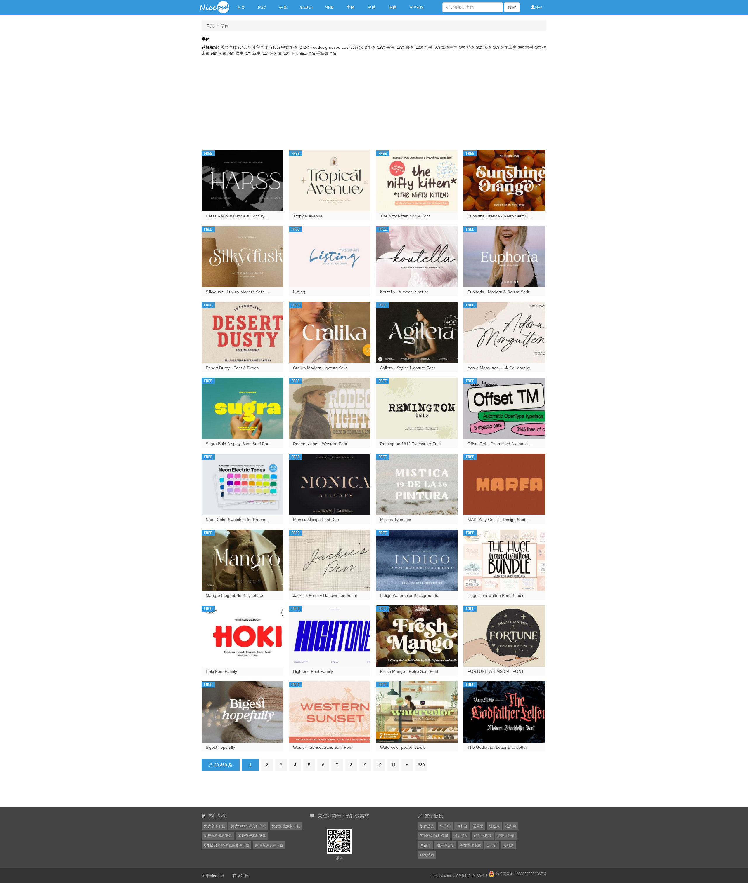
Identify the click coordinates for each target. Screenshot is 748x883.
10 (379, 764)
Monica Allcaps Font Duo (316, 519)
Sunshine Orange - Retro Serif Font (500, 216)
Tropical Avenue (308, 216)
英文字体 (236, 47)
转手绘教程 (482, 836)
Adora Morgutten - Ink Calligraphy (499, 367)
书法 (395, 47)
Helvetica (302, 53)
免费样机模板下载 (218, 836)
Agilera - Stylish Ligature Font (407, 367)
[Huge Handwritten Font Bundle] (504, 559)
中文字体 (295, 47)
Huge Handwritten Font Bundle (496, 595)
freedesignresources (334, 47)
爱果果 (478, 826)
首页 (241, 7)
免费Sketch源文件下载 (248, 826)
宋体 (491, 47)
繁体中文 (453, 47)
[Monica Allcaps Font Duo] (329, 483)
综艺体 (279, 53)
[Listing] (329, 256)
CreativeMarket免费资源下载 (226, 845)
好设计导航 (506, 836)
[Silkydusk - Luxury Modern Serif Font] (242, 256)
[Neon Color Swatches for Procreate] (242, 483)
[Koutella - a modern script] (417, 256)
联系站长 (240, 875)
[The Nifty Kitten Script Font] (417, 180)
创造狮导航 (445, 845)
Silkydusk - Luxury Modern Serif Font (240, 292)
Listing (299, 292)
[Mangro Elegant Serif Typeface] (242, 559)
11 (393, 764)
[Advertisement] (374, 100)
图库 (393, 7)
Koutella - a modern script (404, 292)
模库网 (510, 826)
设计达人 (427, 826)
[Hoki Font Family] (242, 635)
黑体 (414, 47)
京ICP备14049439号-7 (470, 876)
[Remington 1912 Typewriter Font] (417, 407)
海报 (329, 7)
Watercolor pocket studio (403, 747)
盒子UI (445, 826)
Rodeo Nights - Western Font (320, 443)
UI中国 (461, 826)
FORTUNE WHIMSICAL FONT (496, 671)
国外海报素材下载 (252, 836)
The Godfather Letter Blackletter (497, 747)
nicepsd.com (441, 876)
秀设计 (425, 845)
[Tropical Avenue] (329, 180)
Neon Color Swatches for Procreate (238, 519)
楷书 (243, 53)
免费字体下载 (214, 826)
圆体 (226, 53)
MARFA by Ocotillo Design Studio (498, 519)
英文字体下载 (470, 845)
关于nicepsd (213, 875)
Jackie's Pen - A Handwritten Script (325, 595)
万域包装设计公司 (434, 836)
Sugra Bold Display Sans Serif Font (238, 443)
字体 (351, 7)
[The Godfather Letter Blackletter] (504, 711)
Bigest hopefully (220, 747)
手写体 (326, 53)
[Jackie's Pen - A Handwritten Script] (329, 559)
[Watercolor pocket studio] (417, 711)
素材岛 (508, 845)
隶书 (533, 47)
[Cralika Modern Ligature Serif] (329, 332)
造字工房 (512, 47)
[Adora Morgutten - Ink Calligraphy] (504, 332)
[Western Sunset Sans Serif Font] (329, 711)
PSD (262, 7)
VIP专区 (417, 7)
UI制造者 (427, 855)
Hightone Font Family (313, 671)
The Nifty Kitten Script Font (405, 216)
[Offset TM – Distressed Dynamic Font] (504, 407)
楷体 (474, 47)
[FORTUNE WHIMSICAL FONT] (504, 635)
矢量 (283, 7)
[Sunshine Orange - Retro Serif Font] (504, 180)
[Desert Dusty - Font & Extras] (242, 332)
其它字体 (266, 47)
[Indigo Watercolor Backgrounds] (417, 559)
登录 (539, 7)
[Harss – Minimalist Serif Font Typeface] (242, 180)
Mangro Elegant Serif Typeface (234, 595)
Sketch (306, 7)
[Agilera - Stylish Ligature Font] (417, 332)
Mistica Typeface (395, 519)
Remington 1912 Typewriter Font (410, 443)
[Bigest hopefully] (242, 711)
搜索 (512, 7)
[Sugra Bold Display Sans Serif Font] (242, 407)
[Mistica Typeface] (417, 483)
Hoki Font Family (221, 671)
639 (421, 764)
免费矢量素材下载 (286, 826)
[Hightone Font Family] (329, 635)
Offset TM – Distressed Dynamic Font (502, 443)
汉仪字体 (372, 47)
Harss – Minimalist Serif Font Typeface (241, 216)
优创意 (494, 826)
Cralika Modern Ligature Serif (320, 367)
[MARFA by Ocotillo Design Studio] (504, 483)
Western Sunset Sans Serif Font (322, 747)
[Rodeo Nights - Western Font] (329, 407)
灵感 (372, 7)
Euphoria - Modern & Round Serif (498, 292)
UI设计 (492, 845)
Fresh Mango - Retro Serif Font (409, 671)
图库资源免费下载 (269, 845)
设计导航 (461, 836)
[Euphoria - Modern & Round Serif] (504, 256)
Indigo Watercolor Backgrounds (409, 595)
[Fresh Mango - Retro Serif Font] (417, 635)
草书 (260, 53)
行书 (432, 47)
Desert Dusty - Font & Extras (232, 367)
